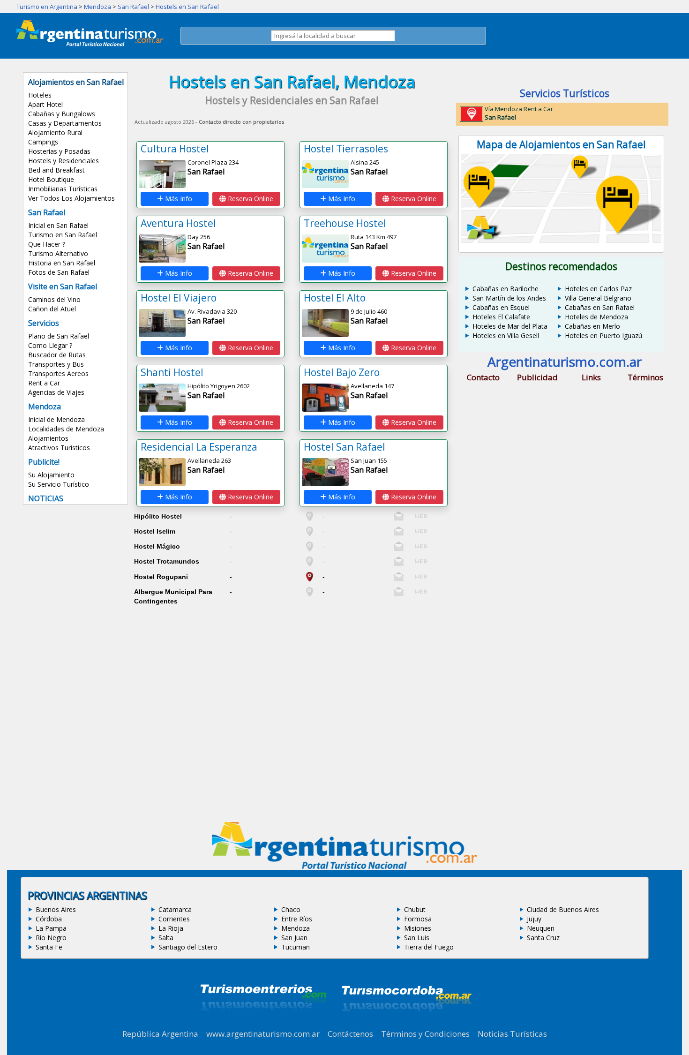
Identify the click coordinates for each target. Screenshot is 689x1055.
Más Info (177, 198)
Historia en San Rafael (61, 262)
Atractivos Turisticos (59, 447)
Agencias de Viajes (56, 392)
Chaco (290, 909)
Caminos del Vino (54, 299)
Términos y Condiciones (425, 1033)
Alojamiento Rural (55, 132)
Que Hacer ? (46, 244)
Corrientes (174, 918)
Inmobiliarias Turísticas (62, 188)
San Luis (416, 937)
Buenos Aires (56, 909)
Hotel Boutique (51, 179)
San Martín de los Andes (509, 298)
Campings (43, 141)
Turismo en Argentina (46, 6)
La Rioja (170, 928)
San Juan (294, 937)
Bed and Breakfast (56, 170)
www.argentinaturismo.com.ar (263, 1033)
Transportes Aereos (58, 373)
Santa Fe (49, 946)
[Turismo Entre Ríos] (263, 1023)
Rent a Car (44, 382)
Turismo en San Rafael (62, 234)
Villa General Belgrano (598, 298)
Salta (165, 937)
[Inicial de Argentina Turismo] (91, 43)
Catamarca (175, 909)
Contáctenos (350, 1033)
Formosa (418, 918)
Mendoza (97, 6)
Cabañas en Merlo (592, 326)
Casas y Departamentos (65, 123)
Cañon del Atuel (52, 308)
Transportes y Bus (56, 364)
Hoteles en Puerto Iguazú (603, 335)
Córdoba (49, 918)
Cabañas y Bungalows (61, 113)
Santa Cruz (543, 937)
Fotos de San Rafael (59, 272)
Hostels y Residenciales (63, 160)
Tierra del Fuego (429, 946)
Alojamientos (48, 438)
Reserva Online (249, 198)
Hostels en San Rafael (187, 6)
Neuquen (540, 928)
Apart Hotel (45, 104)
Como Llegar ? (50, 345)
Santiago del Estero (187, 946)
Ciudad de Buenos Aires (563, 909)
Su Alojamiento (51, 474)
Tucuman (295, 946)
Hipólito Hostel (158, 516)
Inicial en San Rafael (58, 225)
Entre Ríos (296, 918)
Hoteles (40, 94)
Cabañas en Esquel (501, 307)
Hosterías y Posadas (59, 151)
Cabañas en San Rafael (600, 307)
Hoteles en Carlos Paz (598, 288)
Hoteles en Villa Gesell (505, 335)
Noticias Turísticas (512, 1033)
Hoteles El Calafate (501, 316)
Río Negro (51, 937)
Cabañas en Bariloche (505, 288)
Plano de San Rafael (58, 336)
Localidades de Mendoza (66, 428)
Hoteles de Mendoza (596, 316)
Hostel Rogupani (161, 576)
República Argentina (160, 1033)
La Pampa (51, 928)
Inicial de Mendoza (56, 419)
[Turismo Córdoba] (406, 1023)
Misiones (417, 928)
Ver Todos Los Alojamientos (71, 198)
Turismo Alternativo (58, 253)
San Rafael (133, 6)
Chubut (415, 909)
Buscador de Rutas (57, 354)
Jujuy (534, 918)
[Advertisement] (292, 672)
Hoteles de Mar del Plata (509, 326)
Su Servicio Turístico (58, 484)
